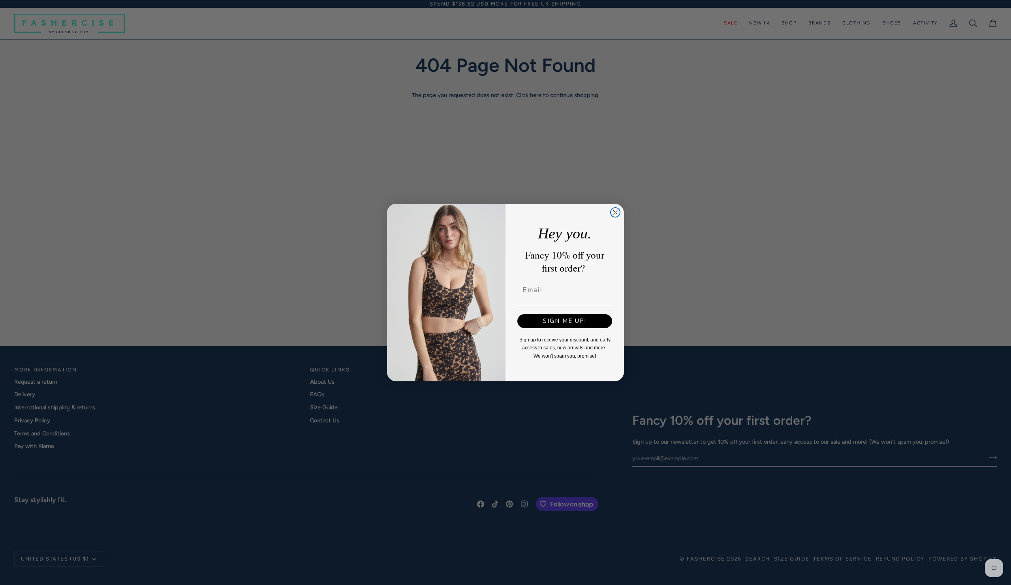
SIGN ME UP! (564, 321)
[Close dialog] (615, 212)
